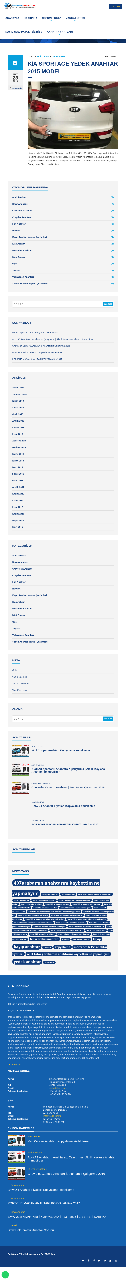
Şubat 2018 (18, 473)
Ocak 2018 (17, 480)
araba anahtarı (68, 894)
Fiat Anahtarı (19, 223)
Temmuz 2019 (19, 394)
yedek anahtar (27, 961)
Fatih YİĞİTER (43, 56)
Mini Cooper (18, 257)
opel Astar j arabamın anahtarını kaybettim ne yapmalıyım (68, 954)
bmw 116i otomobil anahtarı (42, 934)
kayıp (97, 939)
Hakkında (30, 18)
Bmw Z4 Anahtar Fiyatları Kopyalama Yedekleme (37, 352)
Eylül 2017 (17, 507)
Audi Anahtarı (19, 197)
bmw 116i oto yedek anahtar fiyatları (73, 934)
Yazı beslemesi (20, 676)
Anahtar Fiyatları (60, 31)
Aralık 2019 (18, 387)
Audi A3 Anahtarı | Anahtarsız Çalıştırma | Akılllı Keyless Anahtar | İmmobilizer (53, 339)
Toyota (16, 270)
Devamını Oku (15, 1064)
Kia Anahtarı (59, 56)
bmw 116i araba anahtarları (45, 908)
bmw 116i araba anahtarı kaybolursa (66, 915)
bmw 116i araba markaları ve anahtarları (86, 927)
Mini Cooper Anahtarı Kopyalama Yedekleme (35, 332)
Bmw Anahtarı (20, 203)
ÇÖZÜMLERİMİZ (51, 18)
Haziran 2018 (19, 447)
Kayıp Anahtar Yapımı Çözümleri (29, 237)
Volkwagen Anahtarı (23, 276)
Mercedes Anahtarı (22, 250)
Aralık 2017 (18, 487)
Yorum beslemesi (21, 683)
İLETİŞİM (115, 6)
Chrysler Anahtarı (21, 217)
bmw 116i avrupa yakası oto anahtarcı (67, 930)
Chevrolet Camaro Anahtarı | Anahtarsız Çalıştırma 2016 (41, 345)
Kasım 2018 (18, 427)
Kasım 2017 (18, 493)
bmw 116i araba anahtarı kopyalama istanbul (87, 919)
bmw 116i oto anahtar (96, 930)
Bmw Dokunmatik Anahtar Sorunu (31, 1230)
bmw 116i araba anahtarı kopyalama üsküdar (33, 923)
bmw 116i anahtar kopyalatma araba (74, 900)
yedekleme (49, 962)
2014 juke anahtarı (50, 894)
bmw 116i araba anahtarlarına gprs (75, 908)
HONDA (16, 230)
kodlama (47, 947)
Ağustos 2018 (19, 440)
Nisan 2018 (18, 460)
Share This (17, 88)
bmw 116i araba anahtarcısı (57, 904)
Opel (14, 263)
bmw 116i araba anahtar (31, 904)
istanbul (65, 939)
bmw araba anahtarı (44, 939)
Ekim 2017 (17, 500)
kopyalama (62, 947)
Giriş (14, 670)
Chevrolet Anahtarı (22, 210)
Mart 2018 (17, 467)
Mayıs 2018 (18, 453)
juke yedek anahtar (81, 939)
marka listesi (75, 18)
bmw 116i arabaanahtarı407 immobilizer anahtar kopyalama (54, 912)
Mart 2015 (17, 526)
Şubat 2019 (18, 407)
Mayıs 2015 (18, 520)
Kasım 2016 (18, 513)
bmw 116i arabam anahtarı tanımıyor (49, 927)
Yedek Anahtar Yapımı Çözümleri (29, 283)
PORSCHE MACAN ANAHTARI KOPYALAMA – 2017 (37, 359)
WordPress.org (19, 690)
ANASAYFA (12, 18)
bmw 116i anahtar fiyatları (44, 900)
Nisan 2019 (18, 400)
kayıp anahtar (27, 946)
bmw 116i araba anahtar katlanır (86, 904)
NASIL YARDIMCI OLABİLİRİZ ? (23, 31)
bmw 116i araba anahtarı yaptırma (71, 923)
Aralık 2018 (18, 420)
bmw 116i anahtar (21, 900)
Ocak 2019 (17, 414)
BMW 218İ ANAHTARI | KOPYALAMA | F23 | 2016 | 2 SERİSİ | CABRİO (57, 1216)
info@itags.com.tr (59, 1088)
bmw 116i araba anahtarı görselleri (33, 915)
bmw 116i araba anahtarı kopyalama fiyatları (45, 919)
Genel (14, 1225)
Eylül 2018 (17, 434)
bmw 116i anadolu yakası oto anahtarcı (94, 894)
